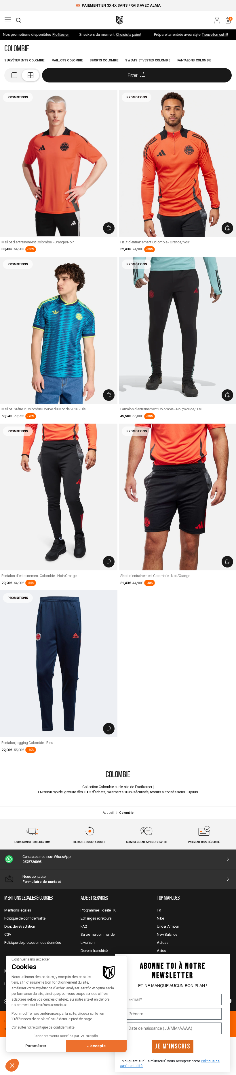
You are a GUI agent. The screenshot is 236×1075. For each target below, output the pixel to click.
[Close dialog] (226, 958)
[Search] (18, 20)
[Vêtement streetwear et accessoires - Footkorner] (119, 20)
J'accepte (96, 1046)
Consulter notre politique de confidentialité (43, 1027)
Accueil (108, 813)
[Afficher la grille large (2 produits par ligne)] (22, 75)
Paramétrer (35, 1046)
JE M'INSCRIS (173, 1046)
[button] (12, 1065)
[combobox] (18, 20)
